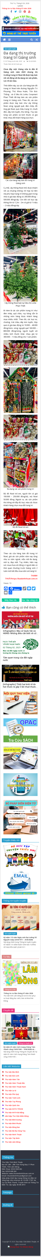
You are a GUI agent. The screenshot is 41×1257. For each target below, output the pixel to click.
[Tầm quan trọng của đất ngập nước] (20, 639)
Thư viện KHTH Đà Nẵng (14, 1112)
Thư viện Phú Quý (12, 1094)
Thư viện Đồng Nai (12, 1127)
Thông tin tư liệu (10, 989)
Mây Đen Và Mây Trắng (9, 602)
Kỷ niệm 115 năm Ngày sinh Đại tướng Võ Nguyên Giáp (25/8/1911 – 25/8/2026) (20, 938)
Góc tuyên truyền (10, 49)
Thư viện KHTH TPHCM (14, 1109)
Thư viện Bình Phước (13, 1123)
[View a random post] (36, 39)
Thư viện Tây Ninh (12, 1138)
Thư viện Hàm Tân (12, 1079)
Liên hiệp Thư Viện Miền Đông (17, 1116)
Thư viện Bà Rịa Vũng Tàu (15, 1131)
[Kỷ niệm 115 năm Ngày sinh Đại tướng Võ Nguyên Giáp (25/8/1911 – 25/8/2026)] (20, 906)
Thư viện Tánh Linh (12, 1098)
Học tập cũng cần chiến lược (30, 602)
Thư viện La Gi (10, 1090)
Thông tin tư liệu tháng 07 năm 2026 (18, 993)
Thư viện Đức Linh (12, 1076)
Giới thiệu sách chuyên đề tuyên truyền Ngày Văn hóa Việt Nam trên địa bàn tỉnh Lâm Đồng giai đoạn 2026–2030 (20, 8)
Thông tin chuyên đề (25, 1043)
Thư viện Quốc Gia (12, 1105)
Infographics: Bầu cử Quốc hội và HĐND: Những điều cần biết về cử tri (19, 633)
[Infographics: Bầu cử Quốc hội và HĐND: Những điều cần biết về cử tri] (20, 612)
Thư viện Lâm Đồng (12, 1142)
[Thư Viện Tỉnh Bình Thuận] (4, 39)
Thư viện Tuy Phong (13, 1101)
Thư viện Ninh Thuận (13, 1134)
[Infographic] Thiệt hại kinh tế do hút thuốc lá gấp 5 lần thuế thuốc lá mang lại (19, 687)
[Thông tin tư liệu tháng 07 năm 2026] (20, 962)
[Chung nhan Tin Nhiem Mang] (20, 1247)
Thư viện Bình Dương (13, 1120)
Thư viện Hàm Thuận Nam (15, 1087)
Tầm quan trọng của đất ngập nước (17, 658)
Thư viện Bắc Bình (12, 1072)
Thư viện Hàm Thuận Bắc (15, 1083)
